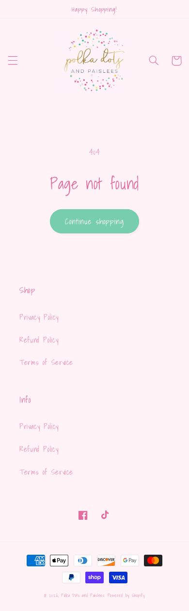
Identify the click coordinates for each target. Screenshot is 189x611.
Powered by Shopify (126, 595)
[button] (12, 61)
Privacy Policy (39, 317)
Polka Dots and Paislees (83, 595)
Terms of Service (46, 362)
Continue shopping (94, 221)
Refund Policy (38, 340)
